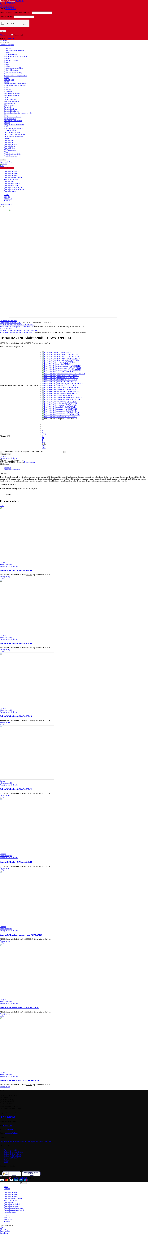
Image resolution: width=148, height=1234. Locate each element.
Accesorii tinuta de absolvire (14, 50)
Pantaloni (7, 107)
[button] (5, 577)
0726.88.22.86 (20, 1)
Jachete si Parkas (10, 99)
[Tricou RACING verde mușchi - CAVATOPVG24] (60, 413)
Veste (6, 152)
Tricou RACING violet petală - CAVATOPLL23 (17, 327)
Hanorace (7, 89)
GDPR (6, 1160)
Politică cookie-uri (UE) (12, 1156)
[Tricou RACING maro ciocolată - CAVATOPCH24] (61, 387)
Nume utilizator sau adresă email (15, 12)
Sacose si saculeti (10, 130)
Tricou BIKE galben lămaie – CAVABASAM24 (21, 935)
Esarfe (6, 78)
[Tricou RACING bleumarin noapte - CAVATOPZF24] (61, 366)
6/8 (43, 432)
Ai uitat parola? (5, 35)
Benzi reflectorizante (11, 60)
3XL (44, 446)
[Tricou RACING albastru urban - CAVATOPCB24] (60, 360)
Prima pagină (4, 323)
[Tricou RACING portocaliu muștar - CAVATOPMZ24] (61, 397)
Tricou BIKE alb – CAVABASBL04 (16, 570)
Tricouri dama (9, 140)
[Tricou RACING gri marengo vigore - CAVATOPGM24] (62, 383)
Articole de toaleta (10, 54)
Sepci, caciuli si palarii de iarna (14, 134)
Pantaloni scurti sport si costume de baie (18, 113)
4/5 (43, 430)
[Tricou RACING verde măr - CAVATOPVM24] (59, 409)
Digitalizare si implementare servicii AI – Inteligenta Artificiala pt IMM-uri (25, 1142)
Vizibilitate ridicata (10, 156)
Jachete (6, 97)
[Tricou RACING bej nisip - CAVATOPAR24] (58, 362)
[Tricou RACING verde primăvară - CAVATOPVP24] (61, 415)
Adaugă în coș (5, 454)
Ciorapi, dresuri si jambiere (13, 68)
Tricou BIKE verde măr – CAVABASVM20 (19, 1080)
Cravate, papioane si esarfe (13, 74)
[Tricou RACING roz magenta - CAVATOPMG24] (60, 405)
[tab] (76, 468)
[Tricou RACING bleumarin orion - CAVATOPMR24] (61, 370)
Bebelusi (7, 58)
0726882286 (10, 39)
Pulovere (7, 123)
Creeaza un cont (10, 9)
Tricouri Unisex (9, 148)
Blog (6, 1162)
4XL (44, 448)
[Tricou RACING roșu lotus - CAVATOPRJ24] (59, 401)
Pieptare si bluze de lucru (12, 117)
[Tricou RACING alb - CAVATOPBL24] (56, 352)
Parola (6, 16)
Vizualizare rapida (6, 564)
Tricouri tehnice (9, 146)
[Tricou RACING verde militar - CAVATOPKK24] (60, 411)
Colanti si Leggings (11, 70)
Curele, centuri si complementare (15, 76)
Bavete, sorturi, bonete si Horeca (15, 56)
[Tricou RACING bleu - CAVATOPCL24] (57, 364)
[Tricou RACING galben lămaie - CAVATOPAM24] (60, 376)
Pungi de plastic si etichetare (14, 125)
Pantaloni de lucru (10, 109)
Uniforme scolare (10, 150)
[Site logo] (3, 40)
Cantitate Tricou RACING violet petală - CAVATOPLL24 (23, 452)
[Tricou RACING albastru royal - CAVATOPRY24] (60, 356)
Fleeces (6, 82)
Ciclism (7, 66)
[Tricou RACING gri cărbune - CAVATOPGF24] (59, 380)
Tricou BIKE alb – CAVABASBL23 (16, 862)
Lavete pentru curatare (12, 101)
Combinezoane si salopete (13, 72)
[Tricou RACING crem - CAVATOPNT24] (57, 372)
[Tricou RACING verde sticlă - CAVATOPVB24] (59, 417)
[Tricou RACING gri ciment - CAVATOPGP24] (59, 382)
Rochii (6, 127)
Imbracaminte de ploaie (12, 93)
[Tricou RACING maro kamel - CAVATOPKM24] (60, 389)
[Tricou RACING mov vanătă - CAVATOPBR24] (59, 393)
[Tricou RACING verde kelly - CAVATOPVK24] (59, 407)
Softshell (7, 138)
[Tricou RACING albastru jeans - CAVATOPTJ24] (60, 354)
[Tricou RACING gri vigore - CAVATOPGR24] (59, 385)
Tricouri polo (8, 142)
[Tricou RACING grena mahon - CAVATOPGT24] (60, 378)
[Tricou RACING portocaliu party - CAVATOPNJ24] (61, 399)
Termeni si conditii (10, 1150)
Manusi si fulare (9, 105)
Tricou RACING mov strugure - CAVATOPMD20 (17, 332)
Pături (6, 115)
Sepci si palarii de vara (12, 132)
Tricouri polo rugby (11, 144)
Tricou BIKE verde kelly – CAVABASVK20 (19, 1008)
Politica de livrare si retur (12, 1154)
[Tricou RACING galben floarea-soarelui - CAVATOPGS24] (63, 374)
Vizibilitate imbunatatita (12, 154)
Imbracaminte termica (11, 95)
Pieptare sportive (10, 119)
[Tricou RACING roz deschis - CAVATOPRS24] (59, 403)
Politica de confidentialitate (13, 1152)
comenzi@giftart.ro (12, 1133)
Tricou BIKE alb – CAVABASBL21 (16, 789)
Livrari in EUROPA (11, 1158)
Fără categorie (9, 80)
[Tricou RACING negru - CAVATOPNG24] (58, 395)
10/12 (44, 434)
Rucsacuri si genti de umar (13, 128)
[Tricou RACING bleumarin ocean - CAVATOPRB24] (61, 368)
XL (43, 442)
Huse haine (8, 91)
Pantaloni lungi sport (11, 111)
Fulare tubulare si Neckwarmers (15, 84)
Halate (6, 87)
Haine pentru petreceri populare (15, 85)
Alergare (7, 52)
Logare (3, 31)
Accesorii (7, 48)
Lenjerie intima (9, 103)
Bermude (7, 62)
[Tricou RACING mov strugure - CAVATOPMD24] (60, 391)
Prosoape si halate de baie (13, 121)
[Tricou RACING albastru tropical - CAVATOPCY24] (61, 358)
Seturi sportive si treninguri (13, 136)
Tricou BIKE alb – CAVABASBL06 (16, 643)
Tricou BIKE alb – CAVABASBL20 (16, 716)
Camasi (6, 64)
